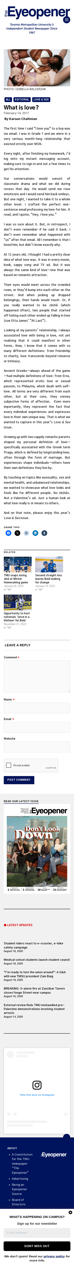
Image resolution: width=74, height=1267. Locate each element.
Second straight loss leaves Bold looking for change (48, 579)
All (8, 100)
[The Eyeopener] (37, 13)
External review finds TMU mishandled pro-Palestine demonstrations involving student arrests (34, 1009)
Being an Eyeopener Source (19, 1189)
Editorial (22, 100)
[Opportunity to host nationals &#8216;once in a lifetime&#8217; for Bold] (18, 602)
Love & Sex (41, 100)
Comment (11, 657)
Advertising (20, 1178)
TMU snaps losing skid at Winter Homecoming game (16, 579)
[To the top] (66, 1137)
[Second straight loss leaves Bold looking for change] (49, 565)
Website (9, 738)
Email (9, 719)
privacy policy (54, 1256)
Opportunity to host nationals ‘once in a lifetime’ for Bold (17, 617)
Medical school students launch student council (37, 959)
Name (9, 699)
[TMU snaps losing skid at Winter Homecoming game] (18, 565)
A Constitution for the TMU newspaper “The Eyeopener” (22, 1163)
